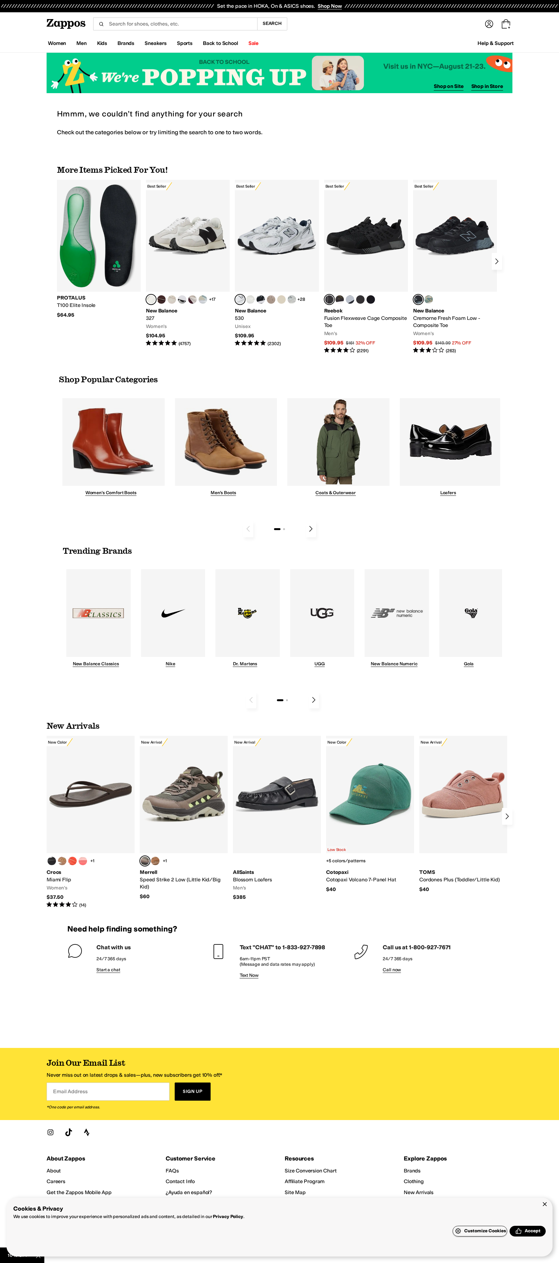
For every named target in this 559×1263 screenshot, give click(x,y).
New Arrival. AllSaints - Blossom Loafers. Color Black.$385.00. (277, 818)
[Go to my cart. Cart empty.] (505, 23)
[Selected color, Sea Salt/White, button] (151, 299)
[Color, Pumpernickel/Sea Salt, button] (161, 299)
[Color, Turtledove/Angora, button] (281, 299)
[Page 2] (284, 529)
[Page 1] (277, 529)
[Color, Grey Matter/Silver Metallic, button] (292, 299)
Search (272, 23)
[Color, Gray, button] (350, 299)
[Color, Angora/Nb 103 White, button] (203, 299)
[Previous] (248, 528)
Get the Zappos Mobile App (79, 1192)
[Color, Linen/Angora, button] (172, 299)
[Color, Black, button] (52, 861)
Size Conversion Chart (311, 1171)
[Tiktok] (68, 1132)
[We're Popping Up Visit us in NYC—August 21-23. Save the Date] (279, 73)
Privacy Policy (228, 1216)
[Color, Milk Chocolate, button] (62, 861)
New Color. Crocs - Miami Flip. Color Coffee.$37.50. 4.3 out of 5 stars (91, 822)
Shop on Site (449, 86)
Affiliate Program (304, 1181)
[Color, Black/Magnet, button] (261, 299)
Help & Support (495, 43)
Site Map (295, 1192)
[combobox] (175, 23)
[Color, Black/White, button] (371, 299)
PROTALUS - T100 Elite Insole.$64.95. (99, 249)
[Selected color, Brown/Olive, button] (145, 861)
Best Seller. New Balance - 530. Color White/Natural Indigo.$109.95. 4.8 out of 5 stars (277, 263)
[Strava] (87, 1132)
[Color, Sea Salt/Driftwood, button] (271, 299)
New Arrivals (418, 1192)
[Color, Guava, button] (83, 861)
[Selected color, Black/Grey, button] (329, 299)
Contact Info (180, 1181)
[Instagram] (50, 1132)
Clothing (414, 1181)
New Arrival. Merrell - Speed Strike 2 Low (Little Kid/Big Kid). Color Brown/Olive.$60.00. (184, 818)
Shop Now (330, 6)
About (54, 1171)
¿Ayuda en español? (189, 1192)
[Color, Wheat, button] (155, 861)
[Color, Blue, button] (360, 299)
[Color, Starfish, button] (72, 861)
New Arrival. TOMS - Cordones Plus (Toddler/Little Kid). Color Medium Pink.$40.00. (463, 814)
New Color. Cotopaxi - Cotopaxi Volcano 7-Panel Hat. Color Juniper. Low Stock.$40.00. (370, 814)
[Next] (497, 261)
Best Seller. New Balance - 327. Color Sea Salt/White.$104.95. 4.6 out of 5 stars (188, 263)
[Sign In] (489, 23)
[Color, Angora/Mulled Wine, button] (192, 299)
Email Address (70, 1091)
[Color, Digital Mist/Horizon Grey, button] (182, 299)
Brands (412, 1171)
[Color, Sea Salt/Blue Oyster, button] (250, 299)
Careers (56, 1181)
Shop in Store (487, 86)
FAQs (172, 1171)
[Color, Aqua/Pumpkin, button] (428, 299)
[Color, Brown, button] (339, 299)
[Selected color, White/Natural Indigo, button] (240, 299)
